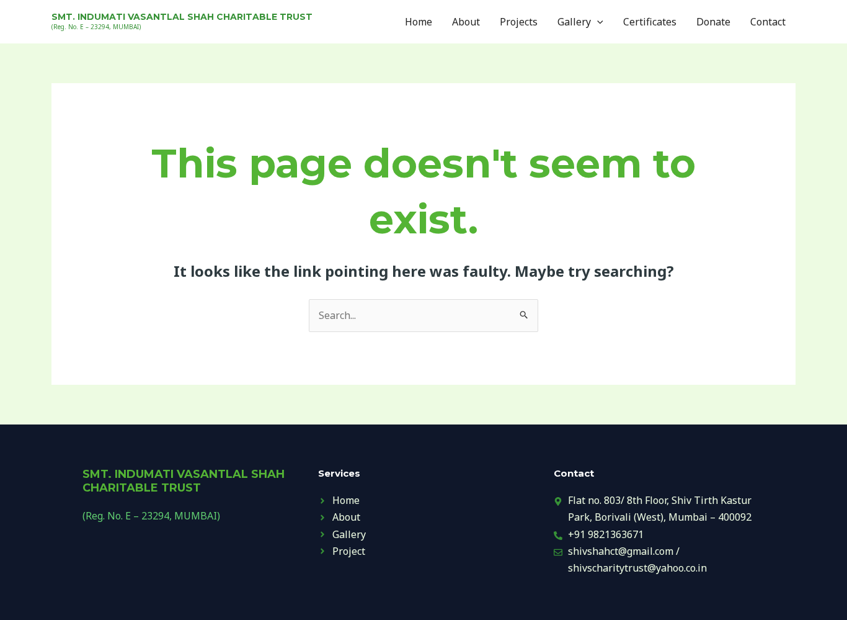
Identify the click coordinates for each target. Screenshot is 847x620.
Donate (713, 22)
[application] (597, 21)
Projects (519, 22)
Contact (768, 22)
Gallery (574, 22)
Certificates (649, 22)
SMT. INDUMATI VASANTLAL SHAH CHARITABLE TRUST (182, 16)
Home (418, 22)
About (466, 22)
